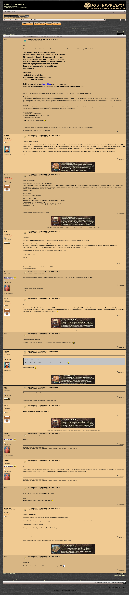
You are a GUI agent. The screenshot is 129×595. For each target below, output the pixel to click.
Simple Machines (67, 587)
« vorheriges (116, 32)
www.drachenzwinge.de (10, 6)
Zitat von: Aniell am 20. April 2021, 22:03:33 (34, 357)
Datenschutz (24, 587)
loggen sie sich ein (10, 14)
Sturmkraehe (7, 508)
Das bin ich (25, 288)
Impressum (18, 587)
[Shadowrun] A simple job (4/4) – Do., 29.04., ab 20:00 (43, 39)
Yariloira (6, 272)
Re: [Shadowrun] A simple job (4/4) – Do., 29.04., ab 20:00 (44, 333)
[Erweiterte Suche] (104, 19)
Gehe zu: (96, 582)
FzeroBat (6, 135)
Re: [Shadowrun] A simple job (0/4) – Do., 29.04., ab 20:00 (44, 135)
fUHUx (6, 174)
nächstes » (123, 32)
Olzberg (6, 231)
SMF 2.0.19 (53, 587)
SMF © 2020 (60, 587)
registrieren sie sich (20, 14)
